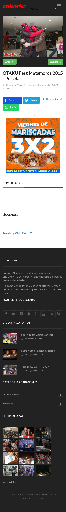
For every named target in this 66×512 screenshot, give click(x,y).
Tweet (34, 100)
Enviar (13, 107)
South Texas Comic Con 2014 (38, 334)
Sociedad (32, 403)
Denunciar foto (54, 99)
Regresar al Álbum (14, 85)
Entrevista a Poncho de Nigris (38, 350)
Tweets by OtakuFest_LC (17, 233)
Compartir (14, 100)
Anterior (9, 62)
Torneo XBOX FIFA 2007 (35, 366)
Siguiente (55, 62)
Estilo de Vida (32, 394)
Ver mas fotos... (10, 481)
